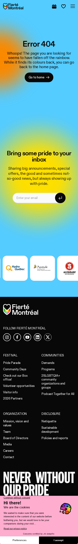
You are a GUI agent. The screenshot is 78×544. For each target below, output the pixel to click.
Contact (8, 457)
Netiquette (48, 421)
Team (7, 432)
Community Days (14, 369)
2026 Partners (12, 398)
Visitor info (10, 392)
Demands (47, 363)
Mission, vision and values (15, 423)
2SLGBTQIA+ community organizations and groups (53, 382)
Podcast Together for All (57, 394)
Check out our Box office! (15, 378)
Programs (48, 369)
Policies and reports (54, 438)
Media (7, 444)
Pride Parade (11, 363)
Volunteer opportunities (18, 386)
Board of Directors (15, 438)
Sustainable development (50, 430)
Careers (8, 451)
